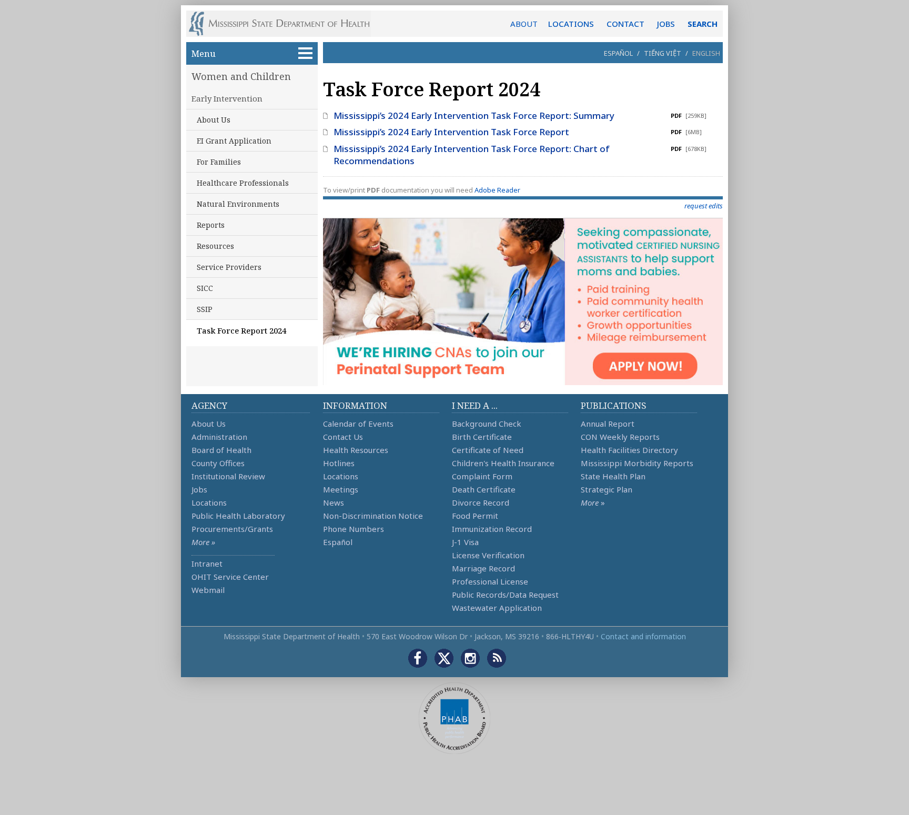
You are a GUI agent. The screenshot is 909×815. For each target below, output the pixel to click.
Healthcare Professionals (243, 183)
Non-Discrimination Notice (373, 515)
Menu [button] (203, 53)
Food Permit (475, 515)
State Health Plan (613, 476)
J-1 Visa (465, 542)
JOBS (666, 23)
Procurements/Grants (232, 529)
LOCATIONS (571, 23)
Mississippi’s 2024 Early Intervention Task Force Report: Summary (474, 115)
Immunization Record (492, 529)
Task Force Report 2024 (241, 330)
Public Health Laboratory (238, 515)
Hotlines (339, 463)
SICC (205, 288)
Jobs (199, 489)
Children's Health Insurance (503, 463)
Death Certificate (484, 489)
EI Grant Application (234, 141)
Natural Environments (238, 204)
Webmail (208, 590)
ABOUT (524, 23)
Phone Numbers (353, 529)
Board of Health (221, 450)
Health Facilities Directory (629, 450)
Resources (215, 246)
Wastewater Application (497, 607)
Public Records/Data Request (505, 594)
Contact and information (643, 636)
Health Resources (355, 450)
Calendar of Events (358, 423)
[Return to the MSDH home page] (284, 24)
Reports (211, 225)
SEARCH (703, 23)
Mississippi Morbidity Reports (637, 463)
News (333, 502)
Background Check (486, 423)
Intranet (207, 563)
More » (203, 542)
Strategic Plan (606, 489)
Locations (209, 502)
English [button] (706, 53)
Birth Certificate (482, 436)
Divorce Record (480, 502)
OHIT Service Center (230, 576)
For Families (219, 162)
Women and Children (241, 76)
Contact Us (343, 436)
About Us (213, 120)
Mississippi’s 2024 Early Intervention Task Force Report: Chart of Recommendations (472, 155)
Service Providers (229, 267)
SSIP (205, 309)
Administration (219, 436)
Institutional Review (228, 476)
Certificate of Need (487, 450)
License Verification (488, 555)
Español (618, 53)
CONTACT (625, 23)
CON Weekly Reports (620, 436)
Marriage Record (483, 568)
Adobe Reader (497, 190)
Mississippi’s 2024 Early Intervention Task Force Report (451, 132)
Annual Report (607, 423)
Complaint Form (482, 476)
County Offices (218, 463)
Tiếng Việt (662, 53)
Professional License (490, 581)
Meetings (340, 489)
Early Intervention (226, 98)
